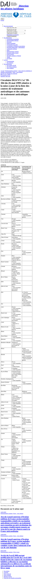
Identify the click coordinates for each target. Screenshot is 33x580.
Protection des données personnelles (12, 578)
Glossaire (6, 572)
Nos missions (10, 62)
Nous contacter (7, 574)
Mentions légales (8, 576)
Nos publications (8, 64)
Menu (2, 19)
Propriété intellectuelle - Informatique (16, 47)
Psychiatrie (9, 58)
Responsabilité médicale (12, 40)
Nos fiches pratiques (12, 67)
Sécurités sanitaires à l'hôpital (14, 55)
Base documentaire (8, 26)
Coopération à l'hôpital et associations (16, 46)
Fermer (2, 20)
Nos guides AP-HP (11, 65)
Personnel (9, 42)
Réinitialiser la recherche (13, 34)
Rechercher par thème (12, 32)
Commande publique (12, 49)
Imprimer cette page (5, 76)
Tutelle (8, 57)
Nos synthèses (10, 68)
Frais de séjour (10, 54)
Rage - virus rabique (18, 72)
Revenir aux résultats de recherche (9, 73)
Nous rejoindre (7, 575)
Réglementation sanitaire (13, 51)
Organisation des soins (12, 44)
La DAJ (6, 60)
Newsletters (6, 571)
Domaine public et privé (12, 53)
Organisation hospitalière (13, 39)
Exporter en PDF (6, 75)
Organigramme (10, 61)
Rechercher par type (11, 29)
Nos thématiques (8, 37)
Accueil (2, 71)
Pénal (8, 50)
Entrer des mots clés (11, 27)
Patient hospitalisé (11, 43)
